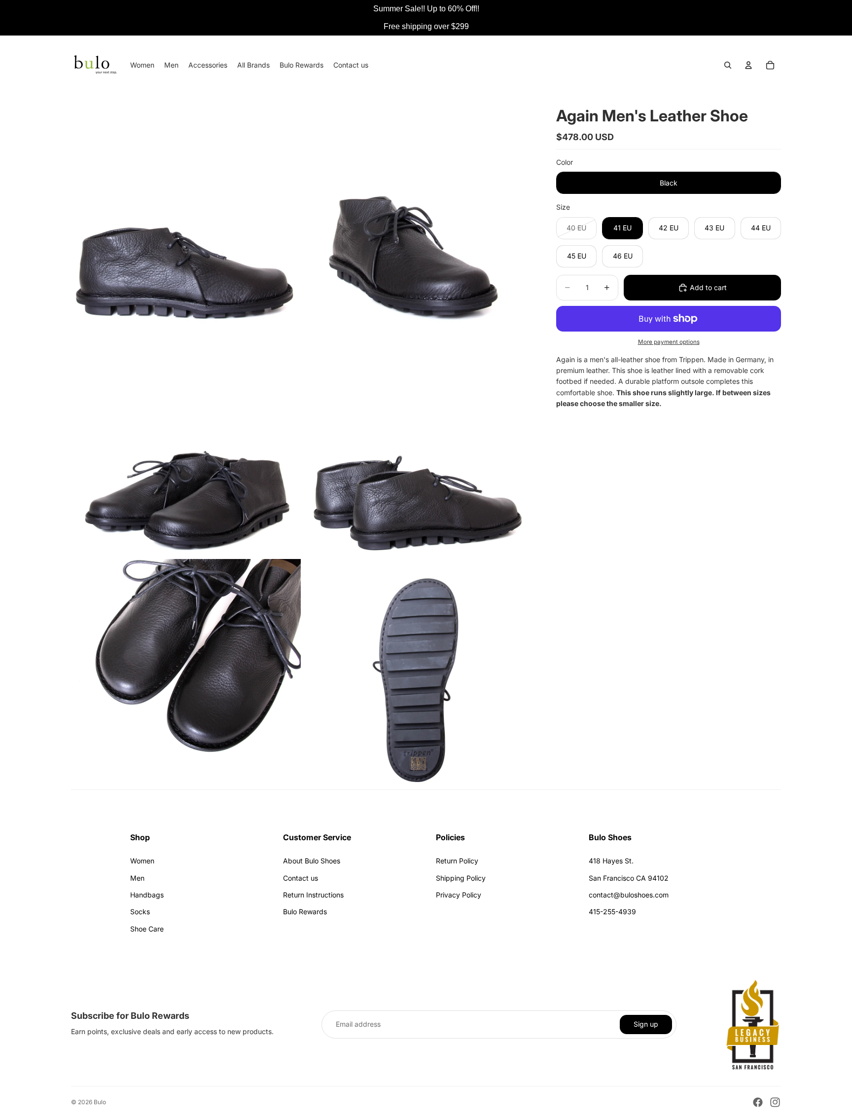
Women (142, 861)
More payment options (669, 341)
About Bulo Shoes (311, 861)
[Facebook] (758, 1102)
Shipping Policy (461, 878)
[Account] (748, 65)
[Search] (728, 65)
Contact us (300, 878)
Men (137, 878)
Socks (140, 911)
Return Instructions (313, 895)
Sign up (646, 1024)
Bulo (100, 1102)
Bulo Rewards (305, 911)
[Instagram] (775, 1102)
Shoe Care (147, 929)
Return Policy (457, 861)
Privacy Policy (458, 895)
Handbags (147, 895)
